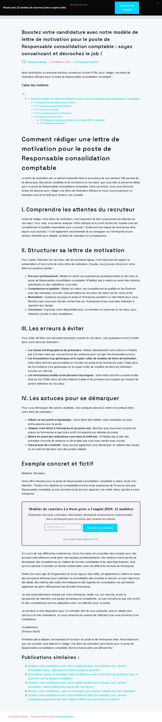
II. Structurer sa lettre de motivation (54, 106)
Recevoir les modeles (100, 527)
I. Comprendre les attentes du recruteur (56, 102)
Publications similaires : (55, 123)
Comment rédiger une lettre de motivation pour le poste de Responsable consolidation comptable (85, 98)
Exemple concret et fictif (49, 116)
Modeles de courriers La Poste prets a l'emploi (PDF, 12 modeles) (74, 120)
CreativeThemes (64, 716)
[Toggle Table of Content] (24, 94)
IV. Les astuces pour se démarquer (55, 113)
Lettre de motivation (86, 62)
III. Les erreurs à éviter (48, 109)
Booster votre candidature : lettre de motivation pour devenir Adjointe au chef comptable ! (82, 691)
